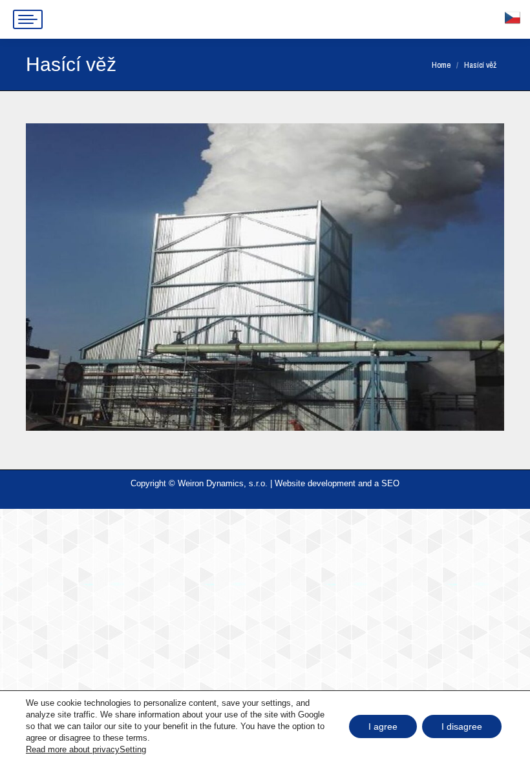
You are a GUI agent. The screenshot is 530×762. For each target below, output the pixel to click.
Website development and (323, 483)
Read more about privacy (73, 749)
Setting (133, 749)
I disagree (461, 726)
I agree (383, 726)
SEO (390, 483)
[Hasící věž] (265, 277)
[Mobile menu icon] (28, 19)
